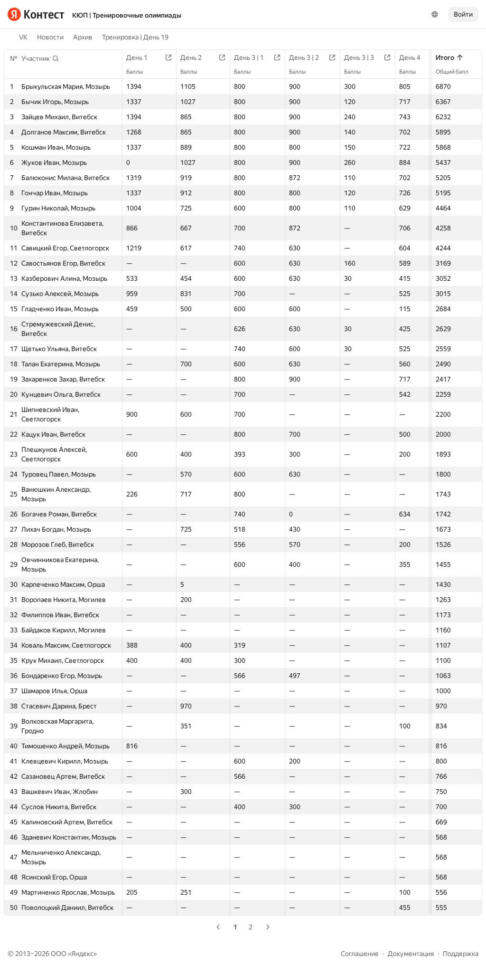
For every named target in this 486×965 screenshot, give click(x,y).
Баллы (134, 71)
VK (23, 37)
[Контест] (36, 14)
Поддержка (460, 953)
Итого (445, 57)
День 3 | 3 (359, 57)
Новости (50, 37)
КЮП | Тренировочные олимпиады (126, 15)
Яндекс (82, 953)
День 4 (410, 57)
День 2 (191, 57)
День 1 (137, 57)
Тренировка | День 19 (135, 37)
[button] (40, 58)
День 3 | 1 (249, 57)
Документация (411, 953)
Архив (83, 37)
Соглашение (360, 953)
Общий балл (452, 71)
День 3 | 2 (304, 57)
